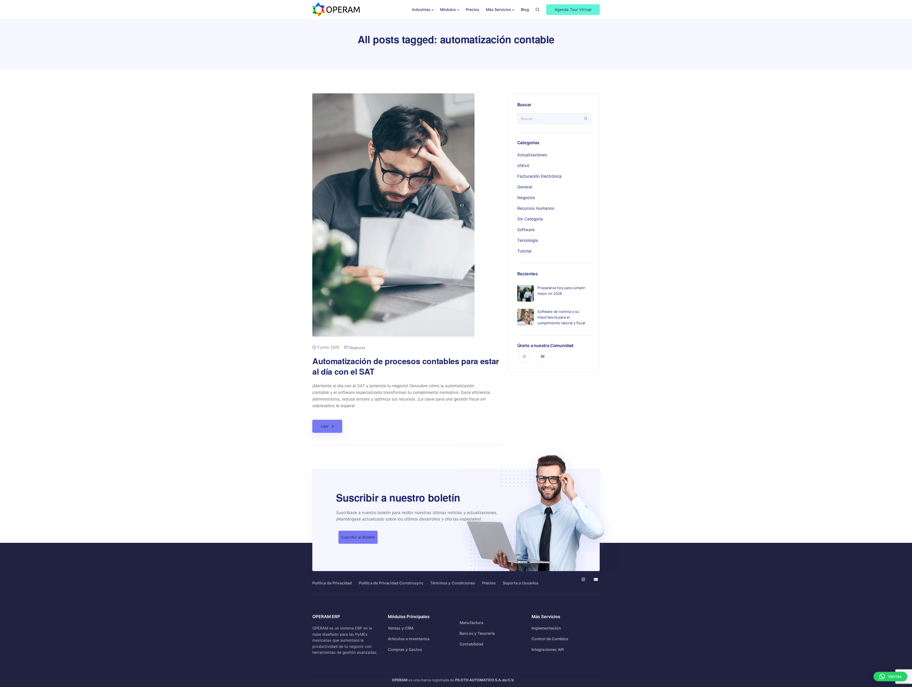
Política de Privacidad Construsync (391, 583)
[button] (890, 676)
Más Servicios (498, 9)
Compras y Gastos (405, 649)
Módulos (448, 9)
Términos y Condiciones (452, 583)
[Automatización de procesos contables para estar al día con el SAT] (393, 218)
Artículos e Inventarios (409, 638)
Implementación (546, 628)
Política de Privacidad (332, 583)
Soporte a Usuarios (521, 583)
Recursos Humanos (535, 208)
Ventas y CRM (400, 628)
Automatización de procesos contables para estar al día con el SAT (405, 366)
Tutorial (524, 251)
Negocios (357, 347)
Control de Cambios (550, 638)
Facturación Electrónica (539, 176)
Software (526, 229)
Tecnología (527, 240)
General (524, 187)
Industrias (421, 9)
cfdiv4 (523, 165)
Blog (525, 9)
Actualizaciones (532, 155)
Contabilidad (471, 644)
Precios (472, 9)
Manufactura (471, 622)
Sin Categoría (530, 219)
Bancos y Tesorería (477, 633)
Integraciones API (548, 649)
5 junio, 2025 (328, 347)
